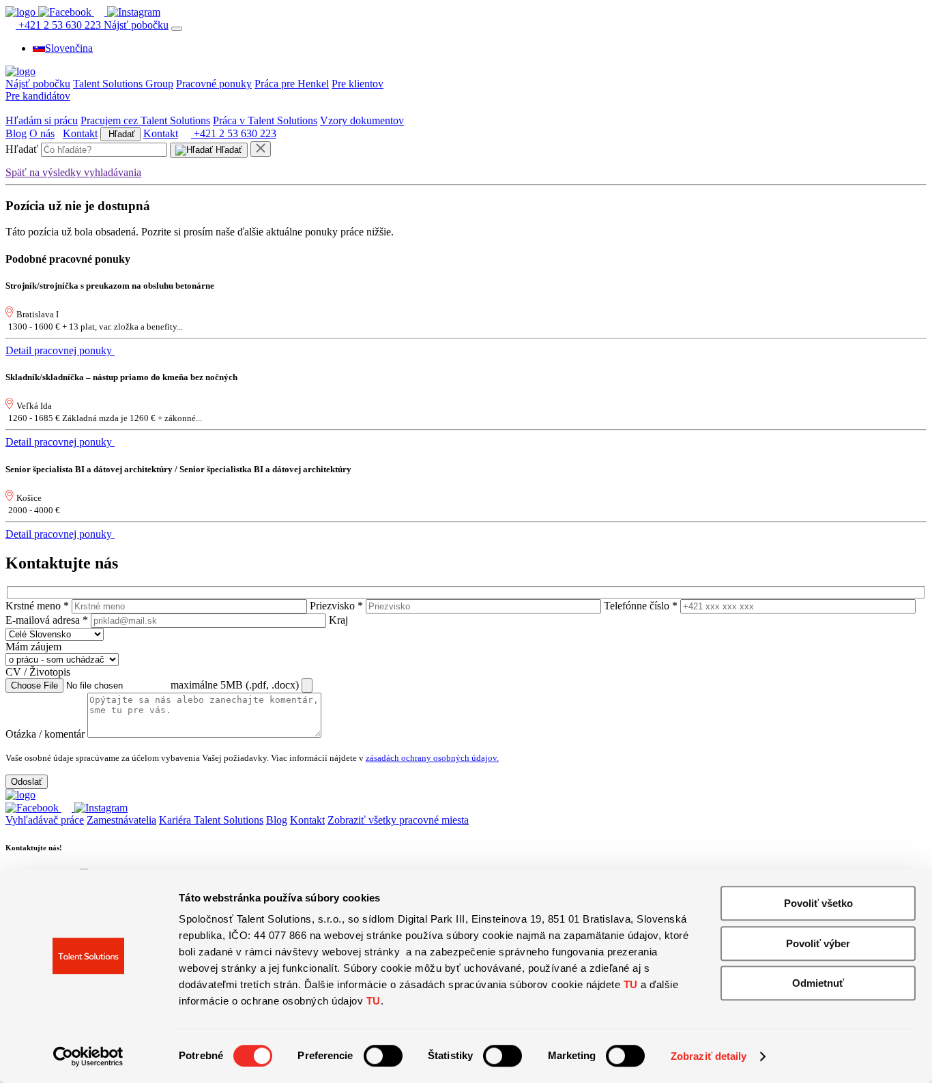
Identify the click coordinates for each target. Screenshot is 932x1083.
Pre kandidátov (37, 96)
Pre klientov (357, 83)
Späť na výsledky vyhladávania (73, 172)
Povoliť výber (818, 943)
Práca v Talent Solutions (265, 120)
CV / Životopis (37, 672)
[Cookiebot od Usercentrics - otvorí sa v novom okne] (88, 1056)
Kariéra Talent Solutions (211, 820)
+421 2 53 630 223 (60, 25)
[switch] (383, 1056)
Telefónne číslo (641, 605)
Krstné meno (37, 605)
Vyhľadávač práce (44, 820)
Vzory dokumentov (362, 120)
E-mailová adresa (46, 620)
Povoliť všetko (818, 903)
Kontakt (80, 133)
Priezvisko (336, 605)
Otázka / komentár (45, 734)
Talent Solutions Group (123, 83)
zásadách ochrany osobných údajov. (432, 758)
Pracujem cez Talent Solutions (145, 120)
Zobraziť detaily (709, 1056)
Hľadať (120, 134)
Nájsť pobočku (136, 25)
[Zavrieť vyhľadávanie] (260, 149)
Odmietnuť (818, 983)
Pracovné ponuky (214, 83)
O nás (42, 133)
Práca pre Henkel (291, 83)
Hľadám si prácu (41, 120)
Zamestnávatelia (121, 820)
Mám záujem (33, 646)
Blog (16, 133)
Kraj (338, 620)
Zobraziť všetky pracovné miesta (398, 820)
